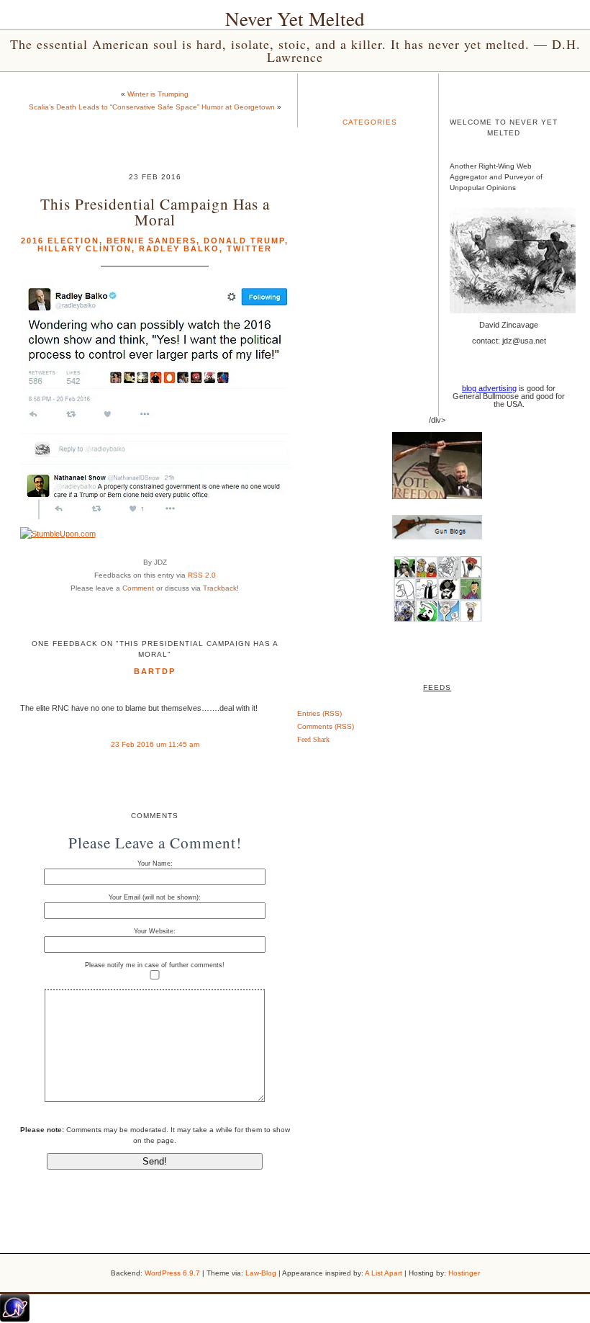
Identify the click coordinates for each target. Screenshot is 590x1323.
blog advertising (489, 388)
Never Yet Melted (295, 19)
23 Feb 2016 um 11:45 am (155, 744)
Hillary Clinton (84, 248)
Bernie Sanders (151, 240)
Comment (138, 588)
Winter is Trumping (158, 94)
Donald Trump (244, 240)
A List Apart (383, 1273)
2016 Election (60, 240)
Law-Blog (260, 1273)
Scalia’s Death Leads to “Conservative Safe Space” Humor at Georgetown (152, 107)
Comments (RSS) (325, 726)
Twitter (249, 248)
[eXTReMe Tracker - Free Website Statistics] (15, 1318)
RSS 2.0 (202, 575)
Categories (369, 122)
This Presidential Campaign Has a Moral (155, 211)
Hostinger (464, 1273)
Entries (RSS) (319, 713)
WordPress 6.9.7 (172, 1273)
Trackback (220, 588)
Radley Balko (179, 248)
